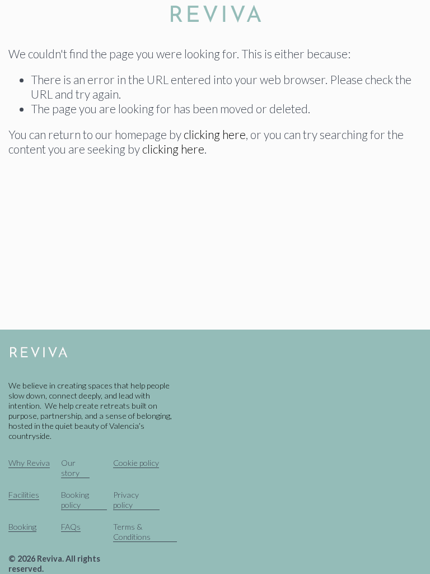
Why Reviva (29, 462)
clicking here (215, 134)
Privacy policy (126, 500)
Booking (22, 526)
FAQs (71, 526)
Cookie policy (136, 462)
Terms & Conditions (132, 531)
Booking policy (75, 500)
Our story (70, 468)
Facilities (23, 494)
